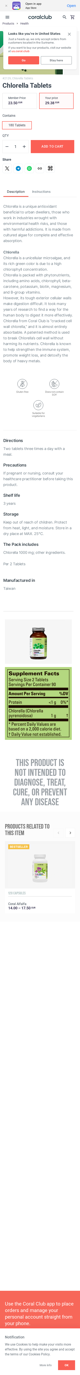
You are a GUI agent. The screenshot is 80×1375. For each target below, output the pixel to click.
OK (67, 1365)
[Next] (70, 833)
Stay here (56, 60)
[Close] (6, 5)
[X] (7, 168)
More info (45, 1365)
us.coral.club (20, 51)
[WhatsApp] (29, 168)
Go (23, 60)
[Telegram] (18, 168)
